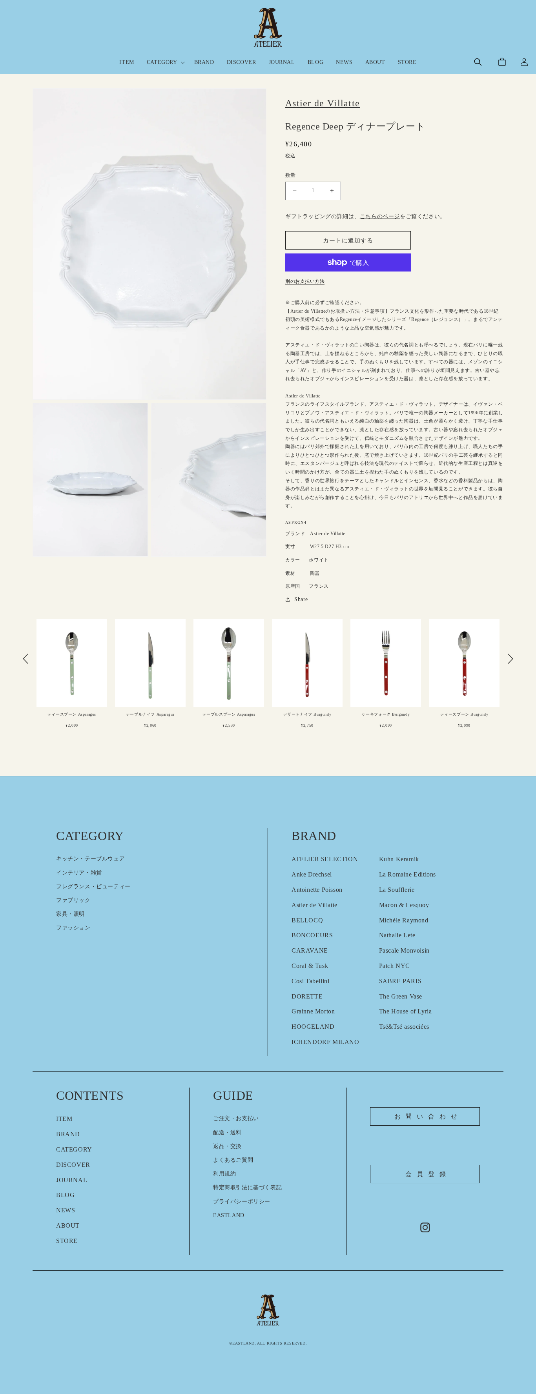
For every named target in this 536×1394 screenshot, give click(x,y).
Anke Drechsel (312, 874)
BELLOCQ (307, 920)
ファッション (73, 928)
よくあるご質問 (233, 1160)
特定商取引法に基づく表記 (247, 1187)
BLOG (65, 1195)
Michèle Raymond (403, 920)
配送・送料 (227, 1132)
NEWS (65, 1210)
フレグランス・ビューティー (93, 886)
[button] (164, 62)
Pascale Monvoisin (404, 950)
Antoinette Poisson (317, 889)
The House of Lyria (405, 1011)
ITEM (64, 1118)
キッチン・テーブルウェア (90, 859)
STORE (67, 1240)
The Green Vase (400, 996)
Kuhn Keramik (399, 859)
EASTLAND (228, 1215)
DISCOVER (73, 1164)
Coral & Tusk (310, 965)
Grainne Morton (313, 1011)
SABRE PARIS (400, 981)
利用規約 (224, 1174)
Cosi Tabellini (310, 981)
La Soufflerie (397, 889)
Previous (25, 659)
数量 (290, 175)
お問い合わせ (428, 1116)
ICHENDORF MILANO (325, 1042)
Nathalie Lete (397, 935)
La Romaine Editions (407, 874)
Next (510, 659)
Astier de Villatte (314, 905)
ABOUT (68, 1225)
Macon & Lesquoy (404, 905)
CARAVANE (310, 950)
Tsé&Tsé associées (404, 1026)
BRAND (68, 1134)
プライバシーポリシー (241, 1201)
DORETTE (307, 996)
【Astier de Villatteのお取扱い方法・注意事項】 (337, 311)
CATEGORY (74, 1149)
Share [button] (301, 599)
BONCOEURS (312, 935)
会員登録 (427, 1174)
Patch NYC (394, 965)
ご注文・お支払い (236, 1118)
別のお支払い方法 (305, 281)
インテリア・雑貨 (79, 873)
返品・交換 (227, 1146)
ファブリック (73, 900)
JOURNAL (71, 1180)
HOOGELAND (313, 1026)
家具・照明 (70, 914)
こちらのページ (380, 216)
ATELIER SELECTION (325, 859)
